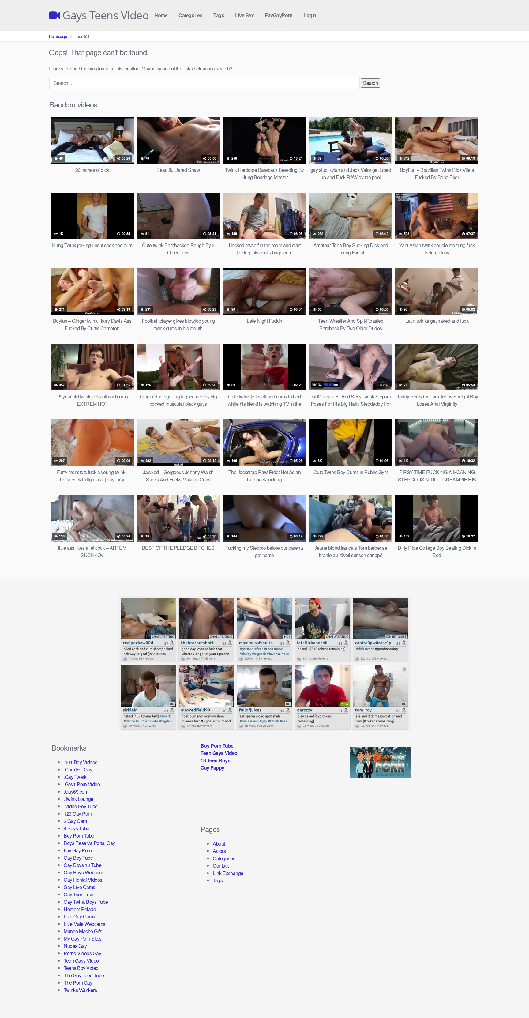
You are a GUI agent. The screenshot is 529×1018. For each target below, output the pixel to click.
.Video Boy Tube (81, 806)
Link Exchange (228, 873)
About (219, 843)
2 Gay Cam (75, 820)
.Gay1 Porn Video (82, 784)
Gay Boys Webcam (83, 872)
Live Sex (244, 15)
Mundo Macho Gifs (83, 931)
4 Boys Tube (76, 828)
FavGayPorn (278, 15)
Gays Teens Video (104, 15)
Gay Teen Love (79, 894)
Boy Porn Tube (79, 835)
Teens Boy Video (81, 967)
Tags (218, 15)
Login (309, 15)
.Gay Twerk (75, 776)
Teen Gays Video (81, 960)
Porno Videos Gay (82, 953)
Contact (221, 865)
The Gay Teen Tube (84, 975)
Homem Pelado (80, 909)
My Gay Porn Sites (83, 938)
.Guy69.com (76, 791)
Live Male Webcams (84, 923)
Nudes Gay (75, 945)
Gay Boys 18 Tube (82, 865)
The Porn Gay (78, 982)
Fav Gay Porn (78, 850)
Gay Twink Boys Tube (86, 901)
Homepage (58, 36)
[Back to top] (512, 998)
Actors (219, 850)
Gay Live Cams (79, 887)
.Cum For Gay (78, 769)
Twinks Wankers (80, 989)
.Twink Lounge (78, 798)
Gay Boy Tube (78, 857)
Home (160, 15)
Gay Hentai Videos (83, 879)
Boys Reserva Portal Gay (89, 842)
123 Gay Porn (78, 813)
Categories (190, 15)
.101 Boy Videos (80, 762)
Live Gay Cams (79, 916)
